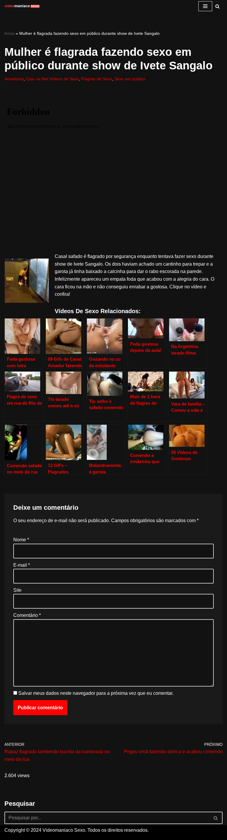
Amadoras (14, 78)
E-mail (21, 565)
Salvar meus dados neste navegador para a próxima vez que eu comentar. (96, 693)
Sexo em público (129, 78)
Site (17, 590)
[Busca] (217, 6)
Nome (21, 539)
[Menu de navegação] (205, 6)
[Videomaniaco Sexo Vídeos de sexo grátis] (22, 6)
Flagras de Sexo (96, 78)
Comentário (27, 615)
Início (9, 33)
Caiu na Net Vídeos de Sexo (52, 78)
